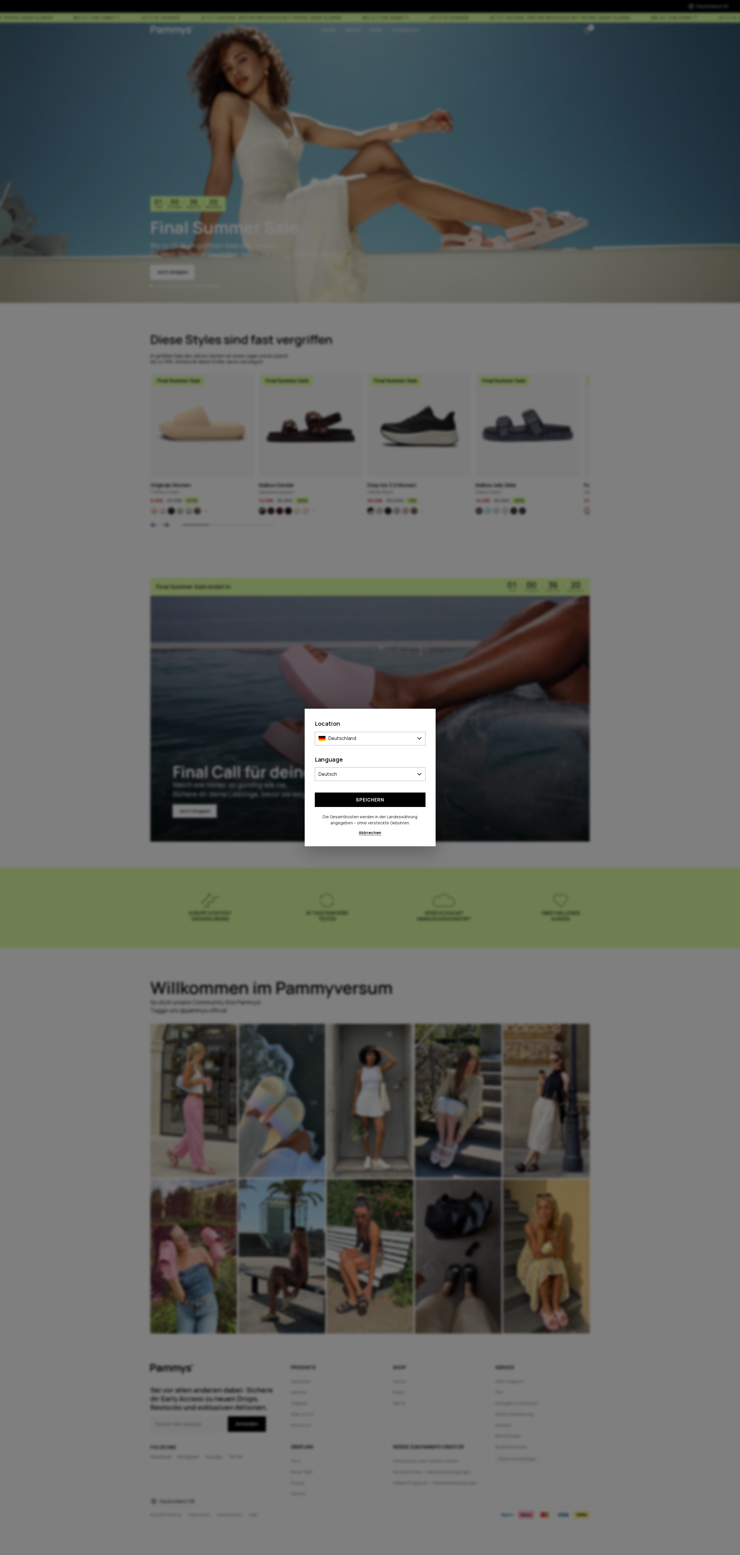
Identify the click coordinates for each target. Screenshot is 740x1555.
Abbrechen (370, 832)
